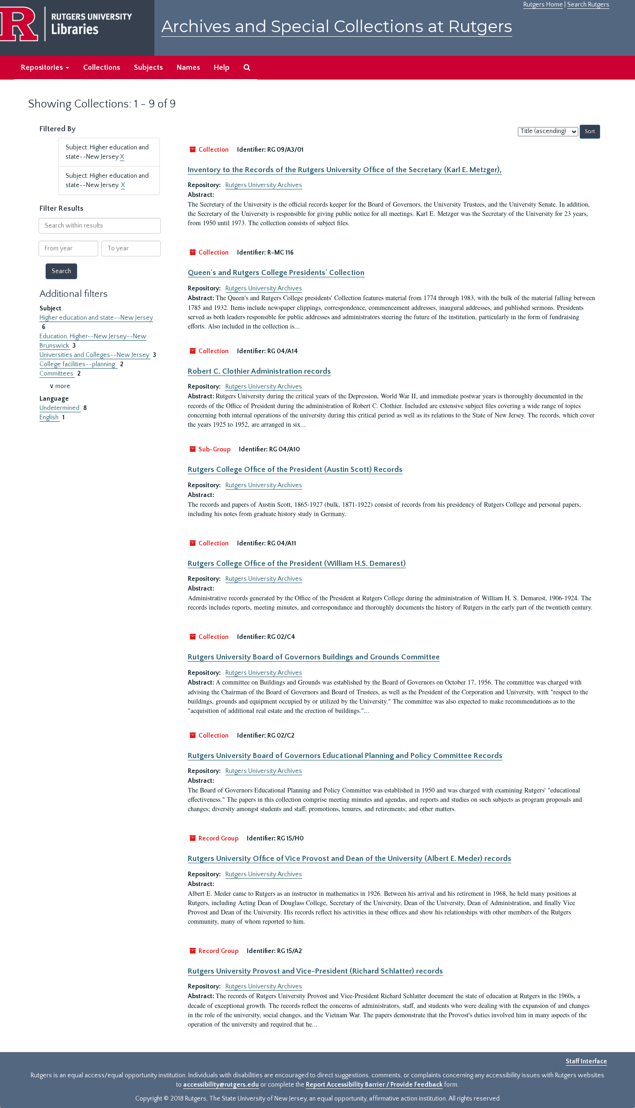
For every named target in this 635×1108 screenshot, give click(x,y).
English (50, 417)
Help (222, 67)
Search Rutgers (588, 4)
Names (188, 67)
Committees (57, 373)
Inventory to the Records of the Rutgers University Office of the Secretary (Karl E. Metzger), (345, 170)
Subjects (148, 67)
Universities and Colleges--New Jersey (95, 355)
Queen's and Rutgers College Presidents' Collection (276, 273)
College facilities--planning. (79, 364)
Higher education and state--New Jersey (96, 318)
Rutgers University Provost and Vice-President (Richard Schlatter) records (315, 971)
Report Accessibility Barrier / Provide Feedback (374, 1084)
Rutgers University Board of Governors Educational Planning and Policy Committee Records (345, 756)
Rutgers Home (543, 4)
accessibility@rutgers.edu (221, 1084)
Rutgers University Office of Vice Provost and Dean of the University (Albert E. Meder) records (349, 858)
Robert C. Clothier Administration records (259, 371)
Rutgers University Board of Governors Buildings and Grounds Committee (314, 657)
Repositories (43, 67)
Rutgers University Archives (263, 185)
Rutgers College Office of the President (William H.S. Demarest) (297, 563)
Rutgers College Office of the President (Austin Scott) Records (295, 469)
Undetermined (60, 408)
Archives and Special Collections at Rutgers (336, 26)
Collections (101, 67)
